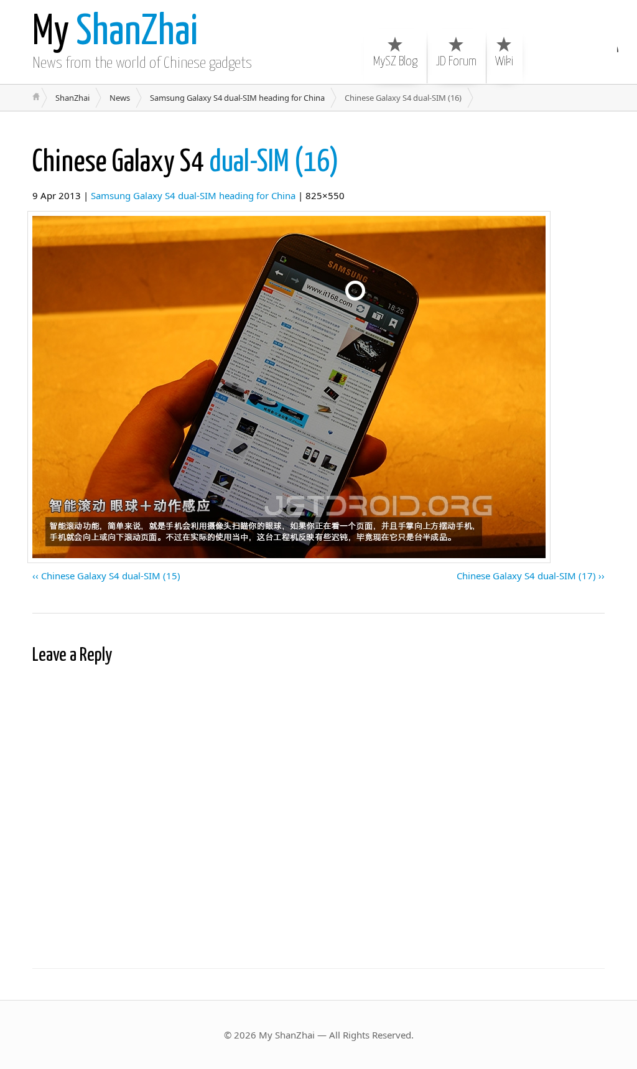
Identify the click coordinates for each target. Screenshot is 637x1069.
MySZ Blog (395, 61)
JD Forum (456, 61)
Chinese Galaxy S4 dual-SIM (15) (110, 575)
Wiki (504, 61)
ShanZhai (115, 32)
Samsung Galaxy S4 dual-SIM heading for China (237, 97)
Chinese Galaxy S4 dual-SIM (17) (526, 575)
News (119, 97)
